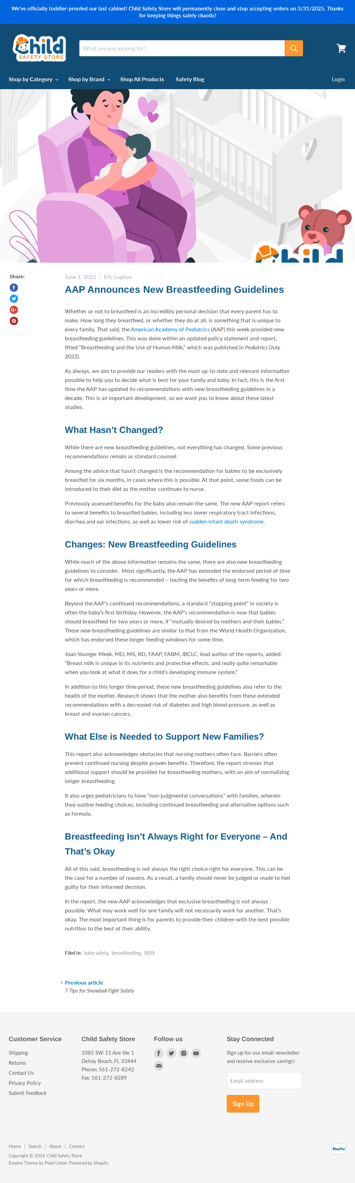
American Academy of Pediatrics (170, 329)
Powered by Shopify (89, 1163)
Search (35, 1146)
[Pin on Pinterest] (14, 321)
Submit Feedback (28, 1093)
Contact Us (21, 1073)
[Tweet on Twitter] (14, 299)
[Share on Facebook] (14, 287)
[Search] (294, 48)
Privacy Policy (25, 1083)
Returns (17, 1062)
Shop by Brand (87, 79)
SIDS (149, 953)
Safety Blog (190, 79)
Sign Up (243, 1103)
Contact (77, 1146)
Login (338, 79)
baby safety (96, 953)
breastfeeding (126, 953)
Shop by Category (31, 79)
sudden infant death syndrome (226, 521)
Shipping (18, 1052)
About (55, 1146)
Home (15, 1146)
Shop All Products (142, 79)
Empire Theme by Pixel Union (38, 1163)
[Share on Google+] (14, 310)
